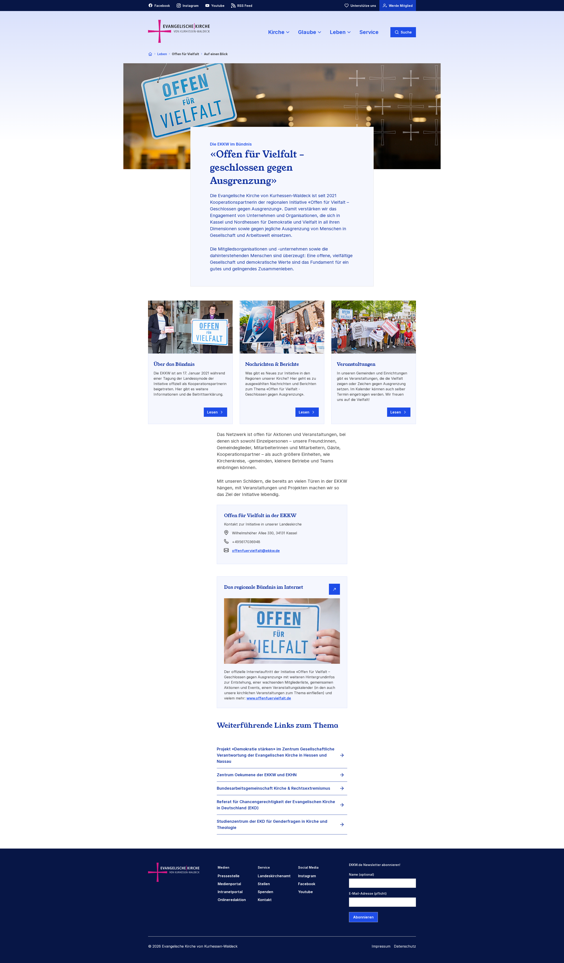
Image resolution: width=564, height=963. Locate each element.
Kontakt (265, 900)
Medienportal (229, 884)
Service (368, 32)
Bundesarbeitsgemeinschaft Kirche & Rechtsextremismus (273, 788)
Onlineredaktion (232, 900)
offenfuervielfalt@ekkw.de (256, 550)
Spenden (265, 892)
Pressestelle (228, 876)
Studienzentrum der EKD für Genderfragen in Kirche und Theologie (272, 824)
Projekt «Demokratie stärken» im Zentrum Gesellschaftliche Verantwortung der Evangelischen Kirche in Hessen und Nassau (275, 755)
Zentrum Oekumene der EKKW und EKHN (257, 774)
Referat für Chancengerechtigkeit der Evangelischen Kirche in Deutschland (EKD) (276, 804)
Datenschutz (405, 946)
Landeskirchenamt (274, 876)
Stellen (264, 884)
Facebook (306, 884)
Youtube (305, 892)
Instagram (307, 876)
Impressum (381, 946)
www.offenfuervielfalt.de (269, 698)
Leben (162, 54)
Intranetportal (230, 892)
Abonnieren (363, 917)
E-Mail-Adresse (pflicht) (368, 893)
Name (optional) (361, 874)
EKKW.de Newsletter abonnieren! (374, 865)
